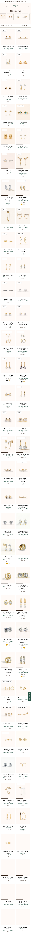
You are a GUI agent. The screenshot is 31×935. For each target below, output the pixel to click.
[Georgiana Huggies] (8, 365)
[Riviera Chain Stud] (8, 444)
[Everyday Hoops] (8, 816)
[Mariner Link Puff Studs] (8, 842)
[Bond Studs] (23, 419)
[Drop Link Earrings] (8, 867)
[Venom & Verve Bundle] (8, 688)
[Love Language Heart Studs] (8, 521)
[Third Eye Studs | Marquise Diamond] (23, 521)
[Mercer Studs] (8, 419)
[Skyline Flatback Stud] (8, 469)
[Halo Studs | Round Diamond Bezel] (8, 603)
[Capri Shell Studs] (23, 739)
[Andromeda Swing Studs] (23, 161)
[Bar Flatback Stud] (23, 37)
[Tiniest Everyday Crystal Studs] (8, 313)
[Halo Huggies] (23, 547)
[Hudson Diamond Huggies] (23, 187)
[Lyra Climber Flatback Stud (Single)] (23, 469)
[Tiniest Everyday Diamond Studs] (23, 313)
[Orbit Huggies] (8, 575)
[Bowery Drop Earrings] (23, 393)
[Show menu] (2, 6)
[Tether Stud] (8, 216)
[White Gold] (24, 204)
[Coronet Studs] (8, 240)
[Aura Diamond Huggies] (23, 660)
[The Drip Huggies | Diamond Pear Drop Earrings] (23, 603)
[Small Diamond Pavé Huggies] (23, 892)
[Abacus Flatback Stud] (23, 61)
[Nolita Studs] (8, 393)
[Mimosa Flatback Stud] (8, 87)
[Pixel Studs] (23, 289)
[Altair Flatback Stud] (8, 37)
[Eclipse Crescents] (23, 765)
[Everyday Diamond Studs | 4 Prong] (8, 765)
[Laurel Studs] (8, 161)
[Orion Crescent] (23, 136)
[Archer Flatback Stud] (8, 892)
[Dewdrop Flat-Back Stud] (8, 739)
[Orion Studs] (23, 265)
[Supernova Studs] (23, 688)
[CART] (28, 6)
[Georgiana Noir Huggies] (23, 365)
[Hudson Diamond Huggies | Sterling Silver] (8, 187)
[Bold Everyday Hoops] (23, 816)
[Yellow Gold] (21, 204)
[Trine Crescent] (23, 87)
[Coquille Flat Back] (8, 136)
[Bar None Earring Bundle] (8, 338)
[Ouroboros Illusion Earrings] (8, 791)
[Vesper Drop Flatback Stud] (8, 61)
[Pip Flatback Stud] (8, 496)
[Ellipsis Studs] (8, 289)
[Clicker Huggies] (23, 917)
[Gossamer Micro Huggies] (23, 240)
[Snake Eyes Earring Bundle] (23, 338)
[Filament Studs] (23, 216)
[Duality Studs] (8, 630)
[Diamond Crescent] (23, 867)
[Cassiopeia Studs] (8, 265)
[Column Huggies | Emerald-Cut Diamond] (8, 660)
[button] (3, 18)
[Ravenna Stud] (23, 112)
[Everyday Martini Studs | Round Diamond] (23, 630)
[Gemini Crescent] (8, 112)
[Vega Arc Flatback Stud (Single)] (23, 496)
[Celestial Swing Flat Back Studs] (23, 791)
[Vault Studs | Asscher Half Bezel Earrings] (23, 575)
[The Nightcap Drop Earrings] (8, 547)
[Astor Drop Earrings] (23, 444)
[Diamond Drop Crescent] (8, 917)
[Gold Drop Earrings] (23, 842)
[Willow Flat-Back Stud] (23, 714)
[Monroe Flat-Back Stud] (8, 714)
